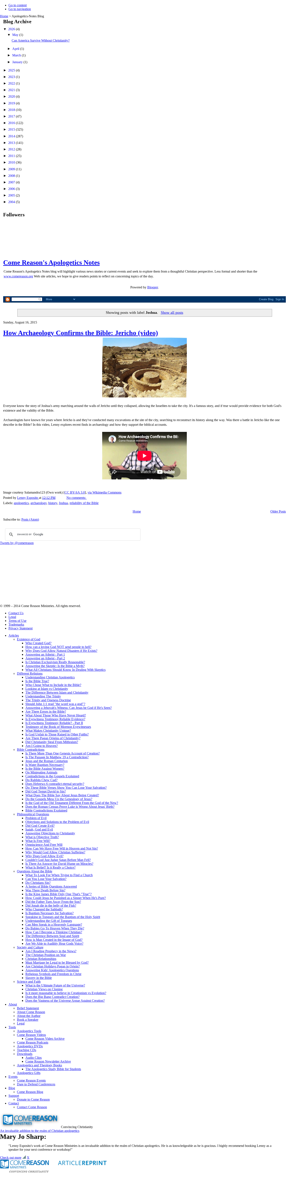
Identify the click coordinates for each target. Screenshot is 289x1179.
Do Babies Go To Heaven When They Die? (54, 928)
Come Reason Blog (30, 1092)
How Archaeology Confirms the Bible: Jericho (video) (80, 333)
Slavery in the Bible (38, 978)
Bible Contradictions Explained (46, 810)
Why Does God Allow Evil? (44, 856)
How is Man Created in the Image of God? (54, 940)
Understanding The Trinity (43, 696)
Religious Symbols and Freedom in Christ (53, 974)
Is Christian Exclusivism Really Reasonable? (55, 662)
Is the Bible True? (37, 681)
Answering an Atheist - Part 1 (45, 654)
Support (13, 1095)
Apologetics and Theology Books (39, 1065)
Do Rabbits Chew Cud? (41, 780)
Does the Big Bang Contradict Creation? (52, 997)
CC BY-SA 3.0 (75, 492)
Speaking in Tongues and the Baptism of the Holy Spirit (62, 917)
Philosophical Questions (33, 814)
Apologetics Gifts (28, 1073)
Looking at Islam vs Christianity (46, 688)
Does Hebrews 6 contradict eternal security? (54, 784)
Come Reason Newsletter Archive (48, 1061)
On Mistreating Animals (41, 772)
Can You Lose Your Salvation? (45, 879)
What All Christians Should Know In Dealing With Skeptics (65, 669)
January (17, 62)
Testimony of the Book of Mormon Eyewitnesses (58, 727)
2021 (12, 90)
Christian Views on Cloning (44, 989)
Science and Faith (29, 981)
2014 (12, 136)
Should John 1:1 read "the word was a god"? (55, 704)
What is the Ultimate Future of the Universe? (55, 985)
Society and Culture (30, 947)
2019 (12, 103)
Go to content (17, 5)
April (16, 48)
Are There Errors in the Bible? (45, 711)
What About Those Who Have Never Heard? (55, 715)
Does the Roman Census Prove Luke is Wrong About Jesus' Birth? (69, 806)
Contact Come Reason (32, 1107)
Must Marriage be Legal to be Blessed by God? (57, 962)
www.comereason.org (18, 276)
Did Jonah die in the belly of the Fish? (50, 905)
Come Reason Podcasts (32, 1042)
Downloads (24, 1054)
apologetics (21, 503)
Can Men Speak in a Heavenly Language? (53, 924)
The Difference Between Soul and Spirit (52, 936)
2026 (12, 29)
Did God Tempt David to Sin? (45, 791)
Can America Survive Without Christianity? (41, 40)
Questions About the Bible (34, 871)
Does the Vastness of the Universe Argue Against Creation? (65, 1000)
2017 (12, 116)
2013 (12, 143)
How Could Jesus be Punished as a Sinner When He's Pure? (65, 898)
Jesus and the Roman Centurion (46, 761)
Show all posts (172, 312)
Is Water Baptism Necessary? (44, 765)
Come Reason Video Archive (45, 1038)
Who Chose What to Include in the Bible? (53, 685)
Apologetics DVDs (30, 1046)
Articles (13, 635)
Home (4, 16)
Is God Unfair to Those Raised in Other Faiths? (57, 734)
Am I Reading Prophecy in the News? (50, 951)
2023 (12, 77)
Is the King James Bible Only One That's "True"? (58, 894)
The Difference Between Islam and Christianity (56, 692)
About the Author (28, 1016)
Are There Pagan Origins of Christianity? (52, 738)
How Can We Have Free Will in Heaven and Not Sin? (61, 848)
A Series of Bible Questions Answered (51, 886)
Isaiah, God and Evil (39, 829)
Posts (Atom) (30, 519)
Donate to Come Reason (33, 1099)
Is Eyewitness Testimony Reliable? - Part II (54, 723)
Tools (12, 1027)
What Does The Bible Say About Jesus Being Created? (62, 795)
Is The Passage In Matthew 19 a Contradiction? (57, 757)
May (15, 35)
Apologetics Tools (29, 1031)
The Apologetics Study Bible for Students (53, 1069)
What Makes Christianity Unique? (48, 730)
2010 (12, 162)
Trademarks (16, 624)
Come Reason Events (31, 1080)
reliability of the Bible (84, 503)
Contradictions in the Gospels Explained (52, 776)
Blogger (152, 287)
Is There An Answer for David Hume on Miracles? (59, 863)
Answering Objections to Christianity (50, 833)
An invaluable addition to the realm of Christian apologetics (39, 1131)
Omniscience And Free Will (43, 844)
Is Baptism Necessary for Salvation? (49, 913)
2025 (12, 70)
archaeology (38, 503)
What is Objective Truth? (42, 837)
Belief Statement (28, 1008)
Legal (12, 617)
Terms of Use (17, 620)
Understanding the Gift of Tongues (48, 920)
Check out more (10, 1157)
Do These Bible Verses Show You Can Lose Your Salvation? (66, 787)
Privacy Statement (20, 628)
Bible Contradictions (30, 749)
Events (13, 1076)
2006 (12, 189)
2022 (12, 83)
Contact (13, 1103)
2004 (12, 202)
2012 (12, 149)
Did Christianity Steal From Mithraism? (51, 742)
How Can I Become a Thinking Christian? (53, 932)
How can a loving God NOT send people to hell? (58, 647)
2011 (12, 156)
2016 (12, 123)
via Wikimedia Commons (104, 492)
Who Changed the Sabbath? (44, 909)
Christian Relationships (40, 959)
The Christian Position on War (45, 955)
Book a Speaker (27, 1019)
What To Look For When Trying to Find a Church (59, 875)
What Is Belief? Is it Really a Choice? (50, 867)
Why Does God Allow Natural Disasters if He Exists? (61, 650)
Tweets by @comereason (17, 543)
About (12, 1004)
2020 (12, 96)
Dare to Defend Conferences (36, 1084)
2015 (12, 129)
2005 (12, 195)
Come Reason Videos (31, 1035)
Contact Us (15, 613)
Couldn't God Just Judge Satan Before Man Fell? (58, 860)
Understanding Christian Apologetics (50, 677)
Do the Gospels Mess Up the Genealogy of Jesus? (58, 799)
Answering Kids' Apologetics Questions (52, 970)
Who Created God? (38, 643)
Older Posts (278, 511)
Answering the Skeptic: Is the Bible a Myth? (55, 666)
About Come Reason (31, 1012)
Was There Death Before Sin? (45, 890)
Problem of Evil (36, 818)
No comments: (76, 497)
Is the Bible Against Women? (44, 768)
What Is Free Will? (37, 841)
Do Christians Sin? (38, 882)
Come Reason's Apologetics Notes (51, 262)
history (52, 503)
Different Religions (30, 673)
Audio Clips (33, 1057)
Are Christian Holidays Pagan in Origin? (52, 966)
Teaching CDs (26, 1050)
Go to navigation (19, 9)
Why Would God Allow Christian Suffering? (55, 852)
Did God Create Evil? (40, 825)
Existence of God (28, 639)
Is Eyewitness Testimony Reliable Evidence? (55, 719)
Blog (11, 1088)
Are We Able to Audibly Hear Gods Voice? (54, 943)
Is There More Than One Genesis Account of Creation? (62, 753)
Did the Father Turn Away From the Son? (53, 901)
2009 (12, 169)
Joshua (63, 503)
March (17, 55)
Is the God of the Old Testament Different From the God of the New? (71, 803)
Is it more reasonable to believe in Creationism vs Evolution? (65, 993)
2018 (12, 110)
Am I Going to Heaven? (41, 746)
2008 (12, 175)
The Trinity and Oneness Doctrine (48, 700)
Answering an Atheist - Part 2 (45, 658)
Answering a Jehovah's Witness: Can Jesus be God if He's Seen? (68, 708)
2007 (12, 182)
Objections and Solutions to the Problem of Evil (57, 822)
